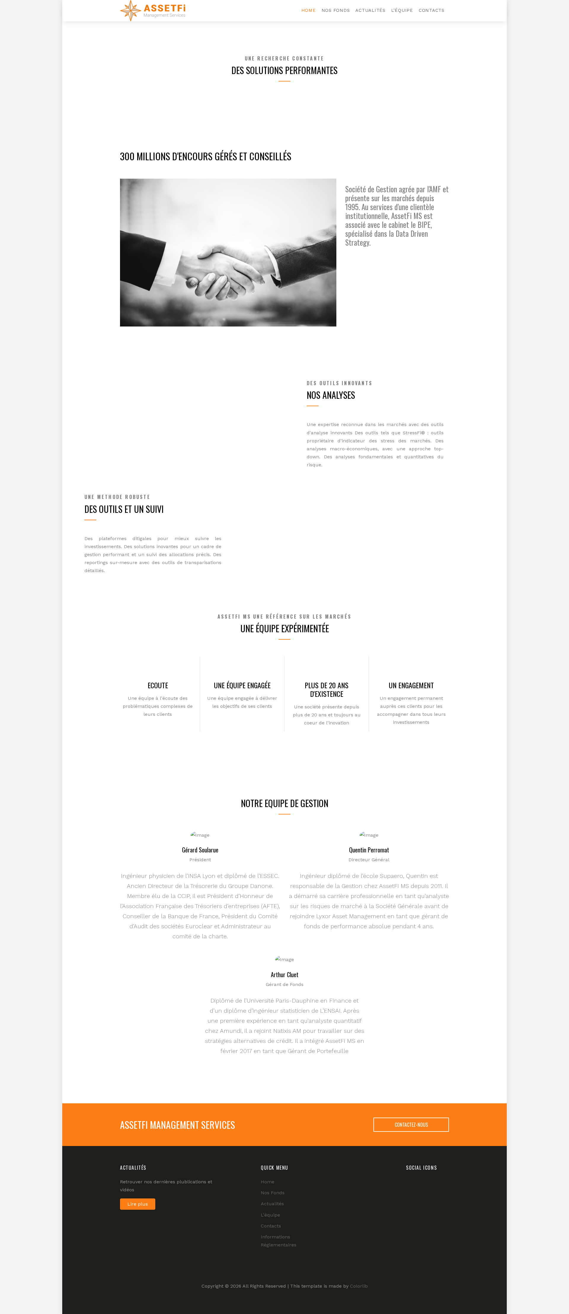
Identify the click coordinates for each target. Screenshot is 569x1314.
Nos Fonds (336, 10)
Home (308, 10)
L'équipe (402, 10)
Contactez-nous (411, 1124)
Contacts (432, 10)
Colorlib (359, 1286)
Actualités (370, 10)
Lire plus (137, 1204)
